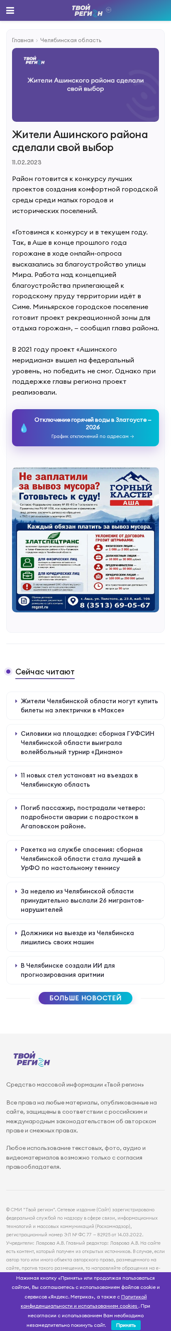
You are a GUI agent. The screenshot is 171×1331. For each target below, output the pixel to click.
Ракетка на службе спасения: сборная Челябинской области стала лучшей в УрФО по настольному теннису (82, 858)
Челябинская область (70, 40)
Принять (126, 1325)
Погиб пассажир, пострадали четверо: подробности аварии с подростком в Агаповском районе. (83, 817)
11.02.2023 (27, 162)
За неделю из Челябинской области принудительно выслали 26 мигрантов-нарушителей (82, 900)
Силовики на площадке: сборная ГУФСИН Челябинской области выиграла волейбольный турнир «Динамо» (87, 743)
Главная (23, 40)
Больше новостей (85, 998)
